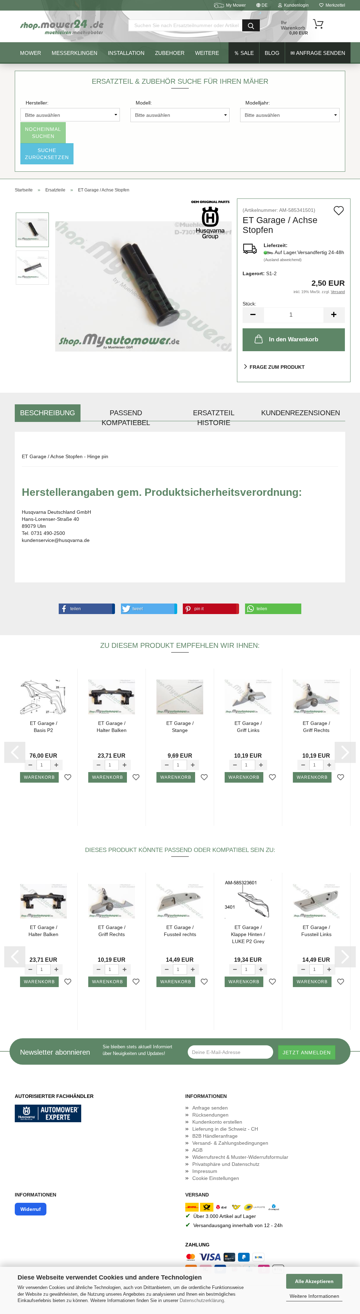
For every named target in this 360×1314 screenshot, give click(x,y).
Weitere (207, 53)
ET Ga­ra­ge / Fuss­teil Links (316, 930)
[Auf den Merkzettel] (68, 777)
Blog (272, 53)
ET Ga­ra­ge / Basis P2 (43, 726)
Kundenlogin (295, 5)
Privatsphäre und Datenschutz (225, 1164)
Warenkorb (39, 777)
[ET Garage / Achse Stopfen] (143, 286)
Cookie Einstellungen (215, 1178)
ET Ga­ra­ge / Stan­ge (180, 726)
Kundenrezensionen (300, 413)
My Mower (236, 5)
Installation (126, 53)
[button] (85, 609)
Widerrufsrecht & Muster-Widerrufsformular (240, 1157)
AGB (197, 1150)
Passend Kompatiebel (126, 415)
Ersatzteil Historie (213, 415)
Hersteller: (37, 103)
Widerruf (30, 1209)
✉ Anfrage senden (317, 53)
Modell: (144, 103)
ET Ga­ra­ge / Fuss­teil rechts (180, 930)
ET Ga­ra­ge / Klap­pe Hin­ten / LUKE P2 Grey (248, 934)
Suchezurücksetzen (47, 153)
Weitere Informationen (314, 1296)
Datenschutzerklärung (202, 1300)
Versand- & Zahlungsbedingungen (230, 1143)
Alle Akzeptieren (314, 1281)
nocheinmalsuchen (43, 132)
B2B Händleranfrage (215, 1136)
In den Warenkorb (293, 339)
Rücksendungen (210, 1115)
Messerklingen (74, 53)
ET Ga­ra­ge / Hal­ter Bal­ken (112, 726)
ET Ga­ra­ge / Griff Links (248, 726)
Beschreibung (47, 413)
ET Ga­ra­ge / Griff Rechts (316, 726)
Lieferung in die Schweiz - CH (225, 1129)
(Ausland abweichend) (283, 260)
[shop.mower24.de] (62, 26)
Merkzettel (334, 5)
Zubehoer (170, 53)
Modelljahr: (257, 103)
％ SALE (244, 53)
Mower (30, 53)
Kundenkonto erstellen (217, 1122)
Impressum (204, 1171)
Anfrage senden (210, 1108)
